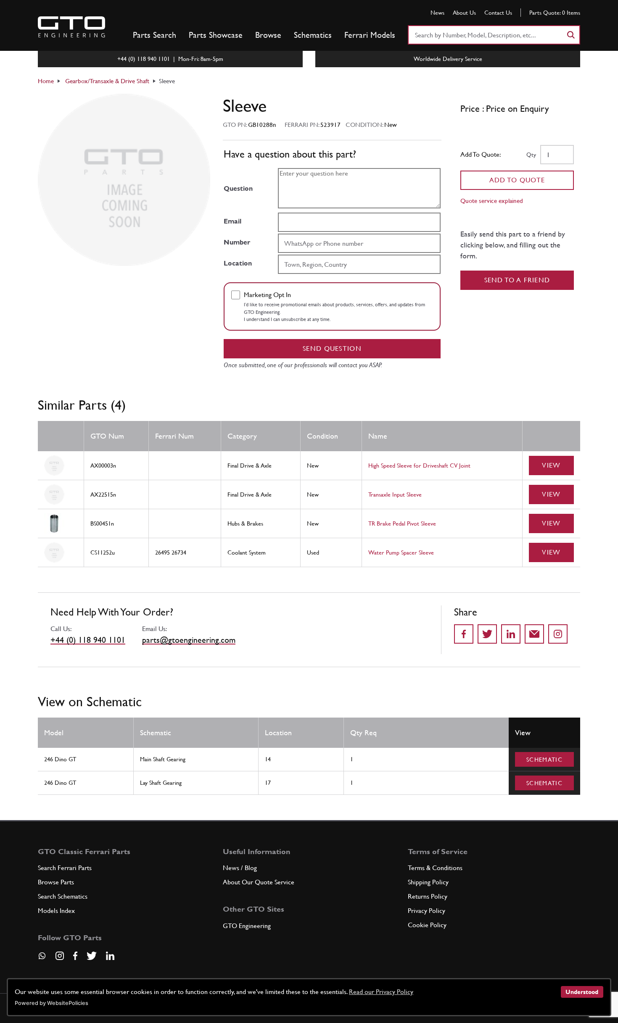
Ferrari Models (369, 35)
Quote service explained (491, 200)
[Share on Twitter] (487, 634)
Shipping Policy (428, 882)
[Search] (570, 35)
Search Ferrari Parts (65, 868)
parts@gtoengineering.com (188, 640)
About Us (464, 12)
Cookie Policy (427, 925)
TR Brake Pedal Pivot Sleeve (402, 523)
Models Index (56, 911)
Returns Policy (427, 896)
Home (46, 80)
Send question (332, 348)
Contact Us (498, 12)
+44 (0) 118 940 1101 (87, 640)
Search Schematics (62, 896)
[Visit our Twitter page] (91, 955)
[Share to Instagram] (558, 634)
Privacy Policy (426, 911)
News (437, 12)
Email (232, 221)
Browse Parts (56, 882)
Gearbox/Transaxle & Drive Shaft (107, 80)
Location (238, 263)
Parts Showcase (216, 35)
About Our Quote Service (258, 882)
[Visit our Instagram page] (59, 955)
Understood (581, 992)
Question (238, 188)
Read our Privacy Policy (381, 992)
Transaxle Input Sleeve (395, 494)
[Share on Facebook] (463, 634)
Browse (268, 35)
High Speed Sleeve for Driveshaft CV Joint (419, 465)
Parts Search (154, 35)
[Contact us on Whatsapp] (42, 958)
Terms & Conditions (435, 868)
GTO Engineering (247, 926)
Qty (531, 154)
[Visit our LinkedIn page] (110, 955)
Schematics (313, 35)
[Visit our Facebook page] (75, 955)
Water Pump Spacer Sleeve (401, 552)
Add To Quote (517, 180)
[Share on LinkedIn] (510, 634)
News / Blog (240, 868)
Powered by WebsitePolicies (51, 1003)
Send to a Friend (517, 280)
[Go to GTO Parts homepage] (71, 27)
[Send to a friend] (534, 634)
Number (237, 242)
